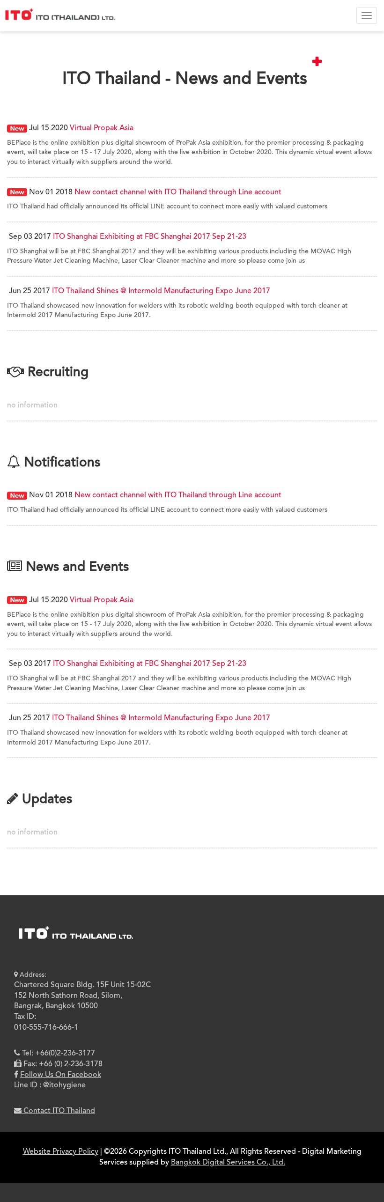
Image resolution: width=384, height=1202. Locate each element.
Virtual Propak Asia (101, 128)
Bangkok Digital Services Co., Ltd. (228, 1162)
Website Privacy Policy (60, 1152)
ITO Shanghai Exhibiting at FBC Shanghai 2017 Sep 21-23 (149, 237)
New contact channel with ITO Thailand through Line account (177, 192)
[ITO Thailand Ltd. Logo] (75, 940)
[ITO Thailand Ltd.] (58, 11)
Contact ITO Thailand (58, 1111)
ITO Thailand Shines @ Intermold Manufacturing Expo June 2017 (161, 291)
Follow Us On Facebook (60, 1075)
